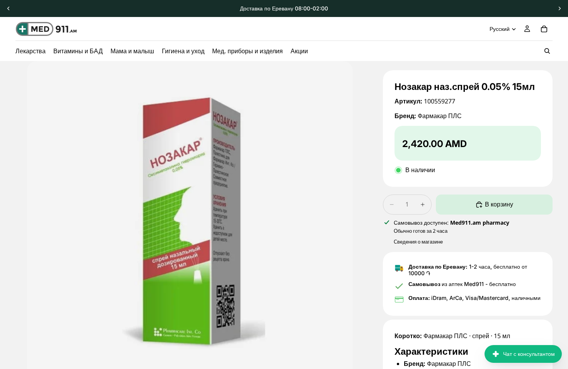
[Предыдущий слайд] (8, 8)
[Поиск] (547, 50)
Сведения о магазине (418, 241)
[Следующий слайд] (559, 8)
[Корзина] (544, 28)
